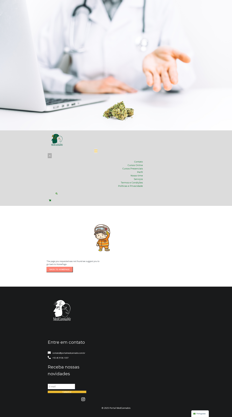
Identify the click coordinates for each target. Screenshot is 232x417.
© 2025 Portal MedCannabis (116, 407)
